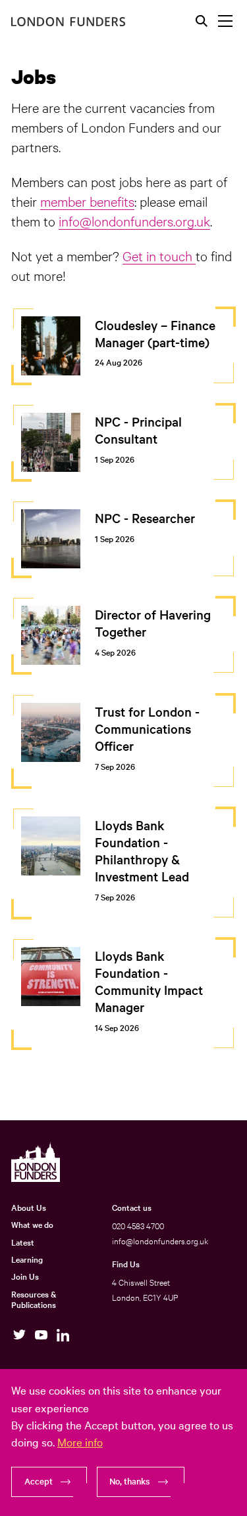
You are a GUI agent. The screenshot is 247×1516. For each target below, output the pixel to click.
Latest (22, 1242)
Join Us (25, 1276)
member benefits (87, 200)
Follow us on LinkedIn (63, 1335)
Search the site (201, 21)
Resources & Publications (33, 1299)
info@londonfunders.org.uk (134, 220)
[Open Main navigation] (225, 21)
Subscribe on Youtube (41, 1335)
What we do (32, 1224)
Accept (38, 1481)
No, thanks (129, 1481)
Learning (27, 1259)
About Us (28, 1207)
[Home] (68, 22)
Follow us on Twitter (19, 1335)
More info (80, 1441)
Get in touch (159, 255)
